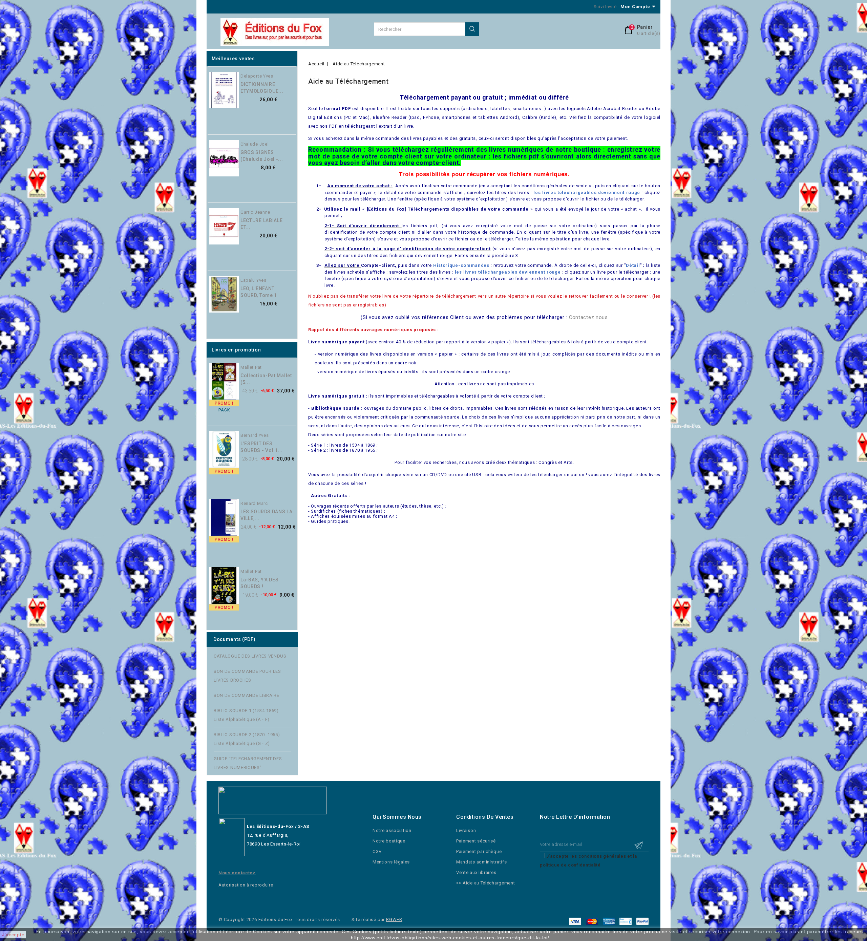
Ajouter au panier (299, 92)
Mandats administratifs (481, 861)
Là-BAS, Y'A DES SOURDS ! (259, 583)
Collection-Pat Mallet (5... (266, 379)
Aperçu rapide (299, 78)
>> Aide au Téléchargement (485, 882)
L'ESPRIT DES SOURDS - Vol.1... (261, 447)
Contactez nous (588, 317)
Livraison (466, 830)
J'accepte (13, 934)
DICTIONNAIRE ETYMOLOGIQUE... (261, 88)
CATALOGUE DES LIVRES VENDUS (250, 656)
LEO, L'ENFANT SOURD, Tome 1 (258, 292)
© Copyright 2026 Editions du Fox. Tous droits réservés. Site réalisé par (302, 919)
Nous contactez (237, 872)
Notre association (392, 830)
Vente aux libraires (476, 872)
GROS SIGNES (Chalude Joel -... (261, 156)
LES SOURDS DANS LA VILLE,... (266, 515)
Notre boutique (389, 840)
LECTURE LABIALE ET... (261, 224)
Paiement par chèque (479, 851)
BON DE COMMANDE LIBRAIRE (246, 695)
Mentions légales (391, 861)
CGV (377, 851)
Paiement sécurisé (476, 840)
